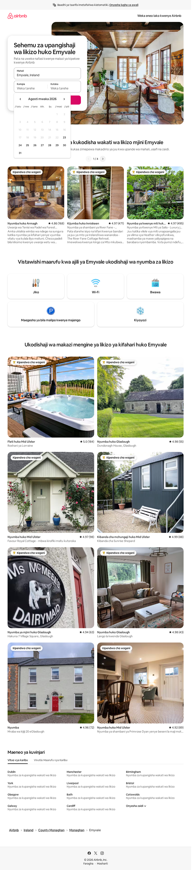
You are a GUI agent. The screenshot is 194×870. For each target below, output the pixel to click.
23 (64, 137)
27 (42, 145)
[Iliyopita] (89, 159)
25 (27, 145)
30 (64, 145)
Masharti (102, 863)
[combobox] (47, 75)
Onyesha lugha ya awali (123, 5)
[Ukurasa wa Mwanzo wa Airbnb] (17, 16)
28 (49, 145)
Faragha (88, 863)
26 (34, 145)
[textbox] (30, 88)
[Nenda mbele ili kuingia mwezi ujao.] (64, 99)
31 (20, 153)
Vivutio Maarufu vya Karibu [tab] (50, 760)
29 (57, 145)
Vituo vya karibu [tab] (18, 760)
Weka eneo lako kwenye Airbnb (159, 16)
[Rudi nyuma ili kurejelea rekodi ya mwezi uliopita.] (20, 99)
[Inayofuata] (103, 159)
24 (20, 145)
